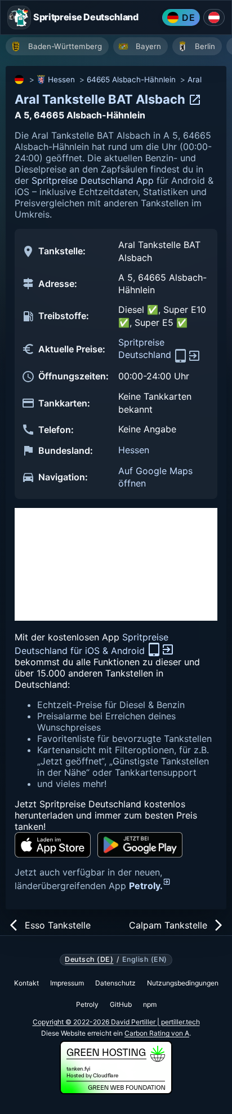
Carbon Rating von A (156, 1033)
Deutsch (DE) (89, 959)
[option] (57, 46)
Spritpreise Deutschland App (93, 180)
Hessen (61, 79)
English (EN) (144, 959)
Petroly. (146, 885)
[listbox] (119, 47)
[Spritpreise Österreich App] (214, 17)
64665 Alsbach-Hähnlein (131, 79)
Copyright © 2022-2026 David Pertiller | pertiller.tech (116, 1022)
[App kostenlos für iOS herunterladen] (53, 844)
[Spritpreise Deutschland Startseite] (19, 17)
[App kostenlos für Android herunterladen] (139, 844)
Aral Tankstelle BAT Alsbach (101, 99)
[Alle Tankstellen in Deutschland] (20, 79)
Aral (195, 79)
